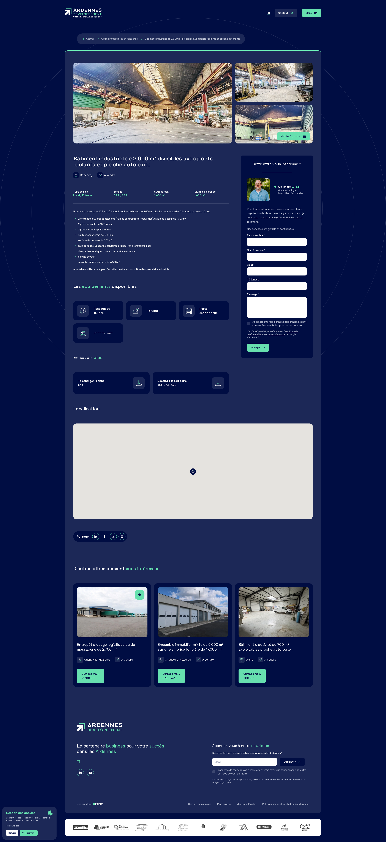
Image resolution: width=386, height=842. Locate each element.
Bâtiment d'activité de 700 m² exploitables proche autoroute (265, 647)
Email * (250, 264)
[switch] (277, 323)
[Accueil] (83, 12)
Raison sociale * (256, 235)
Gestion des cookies (199, 804)
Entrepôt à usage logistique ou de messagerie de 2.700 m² (106, 647)
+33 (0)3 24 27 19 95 (280, 217)
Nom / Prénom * (256, 250)
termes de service (276, 334)
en (268, 12)
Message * (253, 294)
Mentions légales (246, 804)
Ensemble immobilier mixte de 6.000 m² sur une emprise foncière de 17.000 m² (190, 647)
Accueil (90, 38)
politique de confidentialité (265, 779)
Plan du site (224, 804)
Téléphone (253, 279)
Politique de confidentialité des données (285, 804)
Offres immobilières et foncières (119, 38)
